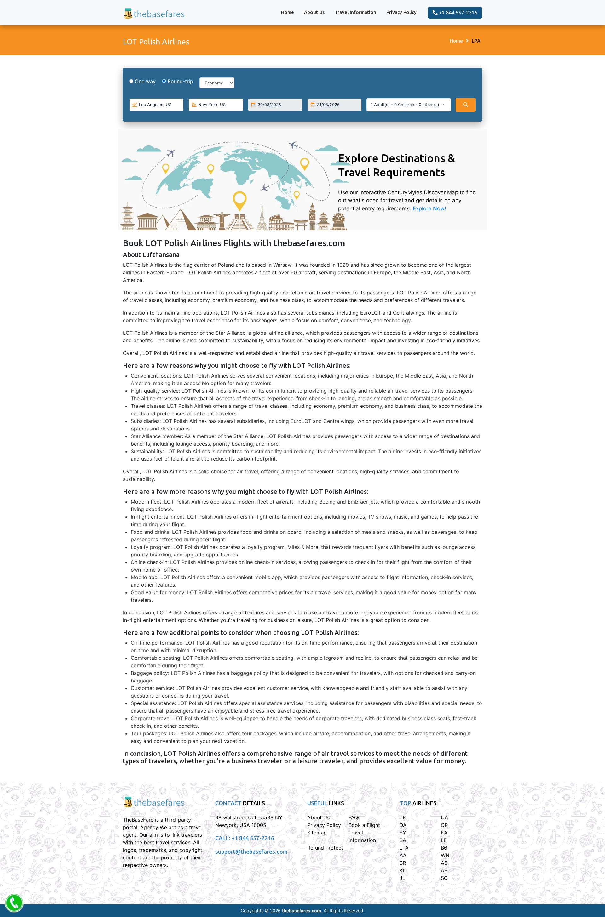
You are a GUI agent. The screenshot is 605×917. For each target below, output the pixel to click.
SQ (444, 878)
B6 (444, 848)
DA (403, 825)
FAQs (354, 817)
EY (403, 832)
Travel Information (355, 12)
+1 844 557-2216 (457, 12)
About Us (314, 12)
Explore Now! (429, 208)
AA (403, 855)
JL (402, 878)
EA (444, 832)
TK (403, 817)
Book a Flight (364, 825)
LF (444, 840)
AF (444, 870)
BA (403, 840)
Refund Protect (325, 848)
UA (444, 817)
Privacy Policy (401, 12)
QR (444, 825)
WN (445, 855)
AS (444, 863)
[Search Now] (466, 105)
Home (287, 12)
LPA (476, 41)
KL (403, 870)
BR (403, 863)
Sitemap (317, 832)
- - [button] (405, 104)
